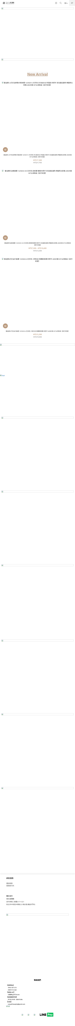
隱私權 (8, 899)
